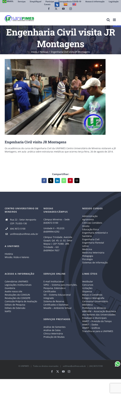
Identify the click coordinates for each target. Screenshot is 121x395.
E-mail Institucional (53, 281)
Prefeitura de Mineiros (94, 307)
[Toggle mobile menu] (114, 19)
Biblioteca (87, 304)
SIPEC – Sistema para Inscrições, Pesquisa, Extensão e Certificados (60, 288)
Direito (85, 226)
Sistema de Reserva (53, 301)
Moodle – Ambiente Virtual (57, 307)
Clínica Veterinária (53, 333)
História (9, 253)
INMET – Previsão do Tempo (97, 321)
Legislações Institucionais (18, 284)
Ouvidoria (10, 288)
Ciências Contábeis (92, 222)
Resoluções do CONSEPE (17, 298)
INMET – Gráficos (91, 327)
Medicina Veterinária (93, 252)
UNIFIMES (24, 366)
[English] (74, 4)
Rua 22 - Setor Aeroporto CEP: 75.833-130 (23, 221)
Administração (90, 216)
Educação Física (90, 229)
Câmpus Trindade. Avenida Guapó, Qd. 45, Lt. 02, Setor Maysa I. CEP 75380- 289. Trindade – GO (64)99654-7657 (57, 244)
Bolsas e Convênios (92, 294)
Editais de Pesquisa (15, 304)
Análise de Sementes (54, 326)
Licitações (87, 288)
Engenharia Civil (90, 239)
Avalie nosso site (13, 291)
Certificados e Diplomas (55, 304)
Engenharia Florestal (93, 242)
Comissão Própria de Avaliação (21, 301)
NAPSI (8, 311)
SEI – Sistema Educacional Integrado (57, 296)
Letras (85, 245)
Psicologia (87, 259)
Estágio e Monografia (93, 298)
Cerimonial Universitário (95, 301)
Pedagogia (87, 255)
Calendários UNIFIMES (16, 281)
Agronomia (88, 219)
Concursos (87, 284)
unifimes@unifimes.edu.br (24, 233)
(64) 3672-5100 (17, 228)
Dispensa (87, 291)
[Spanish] (66, 4)
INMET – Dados (90, 324)
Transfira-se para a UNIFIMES (97, 331)
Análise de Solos (52, 330)
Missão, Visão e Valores (17, 257)
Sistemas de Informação (95, 262)
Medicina (87, 249)
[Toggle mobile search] (108, 19)
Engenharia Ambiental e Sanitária (95, 234)
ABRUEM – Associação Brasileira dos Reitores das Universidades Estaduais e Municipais (99, 314)
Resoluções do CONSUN (17, 294)
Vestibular (87, 281)
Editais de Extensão (15, 307)
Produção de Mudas (54, 336)
